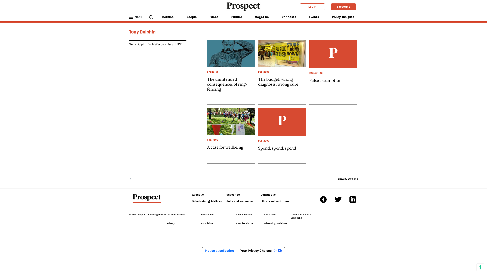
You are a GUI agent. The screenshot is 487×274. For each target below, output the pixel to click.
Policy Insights (343, 17)
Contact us (268, 194)
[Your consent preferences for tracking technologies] (480, 267)
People (191, 17)
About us (198, 194)
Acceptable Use (244, 214)
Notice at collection (219, 250)
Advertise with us (244, 223)
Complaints (207, 223)
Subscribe (343, 6)
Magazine (262, 17)
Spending (213, 71)
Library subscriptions (275, 201)
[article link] (231, 135)
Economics (316, 73)
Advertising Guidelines (275, 223)
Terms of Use (270, 214)
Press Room (207, 214)
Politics (167, 17)
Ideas (213, 17)
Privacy (171, 223)
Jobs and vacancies (240, 201)
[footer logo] (147, 200)
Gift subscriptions (176, 214)
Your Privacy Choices (256, 250)
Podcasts (289, 17)
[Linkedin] (352, 199)
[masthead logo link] (243, 6)
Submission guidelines (207, 201)
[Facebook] (323, 199)
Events (314, 17)
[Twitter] (338, 199)
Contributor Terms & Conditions (301, 216)
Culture (236, 17)
